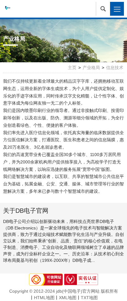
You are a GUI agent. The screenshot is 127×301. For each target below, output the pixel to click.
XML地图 (67, 297)
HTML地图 (44, 297)
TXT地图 (89, 297)
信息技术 (114, 67)
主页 (72, 67)
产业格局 (91, 67)
